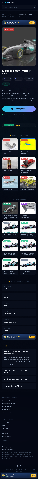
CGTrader (5, 433)
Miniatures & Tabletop (9, 403)
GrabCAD (5, 428)
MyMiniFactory (6, 436)
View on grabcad (20, 109)
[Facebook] (17, 466)
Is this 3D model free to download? (16, 379)
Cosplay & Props (7, 401)
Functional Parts (7, 406)
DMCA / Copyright (7, 449)
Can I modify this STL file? (13, 386)
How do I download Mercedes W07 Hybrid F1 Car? (16, 352)
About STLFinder (7, 444)
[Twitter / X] (20, 466)
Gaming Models (7, 415)
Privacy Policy (6, 447)
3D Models (12, 15)
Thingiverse (6, 422)
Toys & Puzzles (7, 412)
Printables (5, 431)
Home (4, 16)
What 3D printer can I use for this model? (15, 371)
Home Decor (6, 409)
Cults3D (4, 425)
